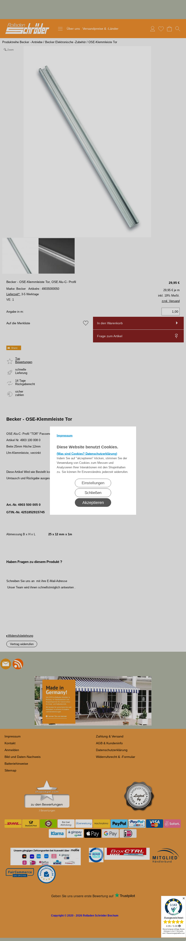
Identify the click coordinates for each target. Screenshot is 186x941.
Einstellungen (93, 483)
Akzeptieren (93, 502)
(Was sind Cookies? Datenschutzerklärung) (87, 453)
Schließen (93, 492)
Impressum (65, 435)
